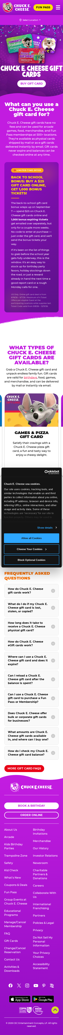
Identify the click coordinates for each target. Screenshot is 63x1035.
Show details (45, 527)
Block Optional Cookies (31, 560)
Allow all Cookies (31, 538)
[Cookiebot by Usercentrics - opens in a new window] (45, 472)
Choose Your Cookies (29, 549)
